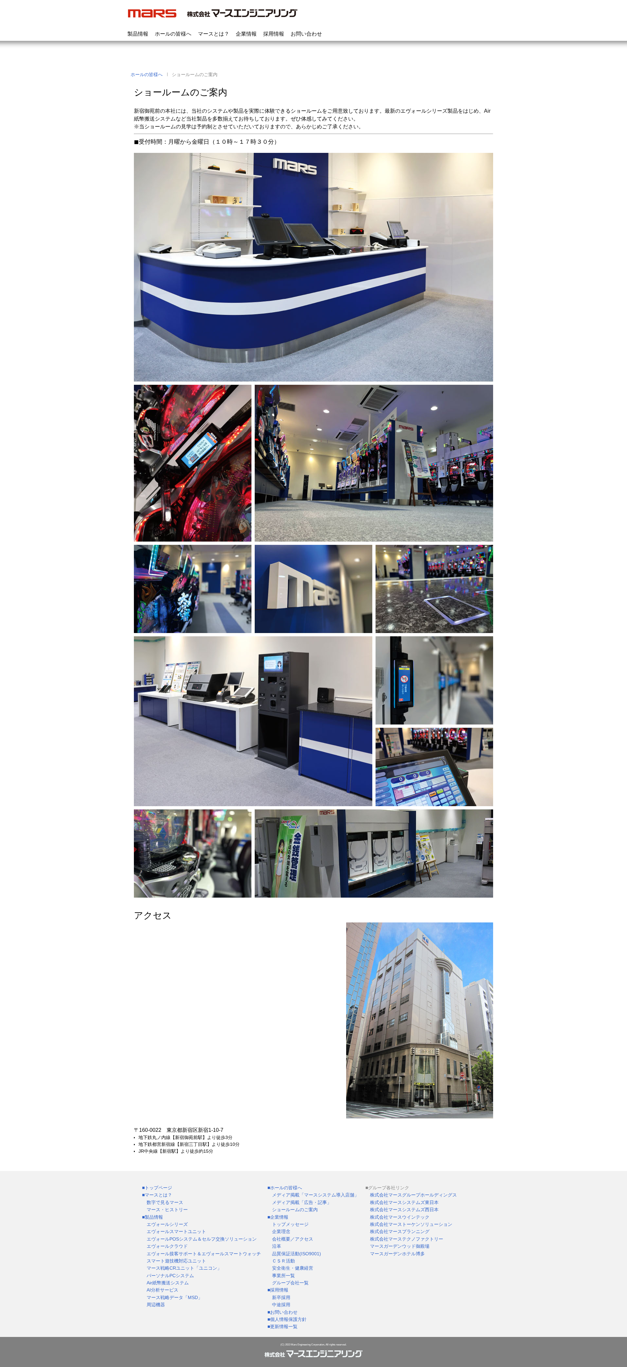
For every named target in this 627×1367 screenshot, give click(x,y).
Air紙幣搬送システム (168, 1282)
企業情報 (246, 34)
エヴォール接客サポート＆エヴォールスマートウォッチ (204, 1253)
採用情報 (273, 34)
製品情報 (137, 34)
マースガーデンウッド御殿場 (399, 1246)
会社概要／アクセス (292, 1239)
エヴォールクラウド (167, 1246)
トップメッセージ (290, 1224)
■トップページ (157, 1187)
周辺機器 (156, 1304)
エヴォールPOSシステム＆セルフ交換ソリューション (202, 1239)
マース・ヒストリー (167, 1209)
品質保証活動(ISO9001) (296, 1253)
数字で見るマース (165, 1202)
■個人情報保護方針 (287, 1319)
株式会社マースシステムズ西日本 (404, 1209)
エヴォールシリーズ (167, 1224)
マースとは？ (213, 34)
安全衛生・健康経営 (292, 1268)
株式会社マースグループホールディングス (413, 1194)
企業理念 (281, 1231)
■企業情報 (277, 1217)
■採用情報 (277, 1290)
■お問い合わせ (282, 1312)
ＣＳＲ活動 (283, 1260)
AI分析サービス (162, 1290)
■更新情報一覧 (282, 1326)
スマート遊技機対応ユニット (176, 1260)
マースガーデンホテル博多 (397, 1253)
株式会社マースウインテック (399, 1217)
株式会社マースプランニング (399, 1231)
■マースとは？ (157, 1194)
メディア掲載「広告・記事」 (301, 1202)
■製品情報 (152, 1217)
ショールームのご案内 (295, 1209)
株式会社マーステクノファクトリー (406, 1239)
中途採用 (281, 1304)
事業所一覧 (283, 1275)
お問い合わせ (306, 34)
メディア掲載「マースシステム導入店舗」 (315, 1194)
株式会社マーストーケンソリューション (411, 1224)
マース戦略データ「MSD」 (174, 1297)
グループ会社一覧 (290, 1282)
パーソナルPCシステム (170, 1275)
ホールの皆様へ (173, 34)
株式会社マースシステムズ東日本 (404, 1202)
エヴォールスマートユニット (176, 1231)
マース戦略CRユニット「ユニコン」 (184, 1268)
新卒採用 (281, 1297)
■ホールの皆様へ (284, 1187)
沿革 (276, 1246)
